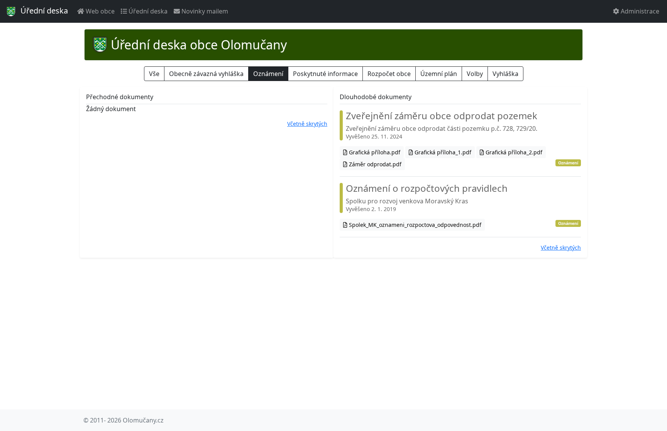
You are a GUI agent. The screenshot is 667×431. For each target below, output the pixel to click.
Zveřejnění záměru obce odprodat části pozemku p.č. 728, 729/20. (441, 125)
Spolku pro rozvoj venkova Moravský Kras (427, 198)
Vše (154, 73)
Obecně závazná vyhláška (206, 73)
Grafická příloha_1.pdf (442, 152)
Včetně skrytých (307, 123)
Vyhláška (505, 73)
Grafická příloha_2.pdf (513, 152)
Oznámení (268, 73)
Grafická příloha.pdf (373, 152)
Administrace (639, 11)
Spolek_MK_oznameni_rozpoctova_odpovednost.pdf (414, 224)
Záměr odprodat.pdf (374, 164)
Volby (475, 73)
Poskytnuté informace (325, 73)
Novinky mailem (204, 11)
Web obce (99, 11)
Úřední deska (43, 10)
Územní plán (438, 73)
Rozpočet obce (389, 73)
